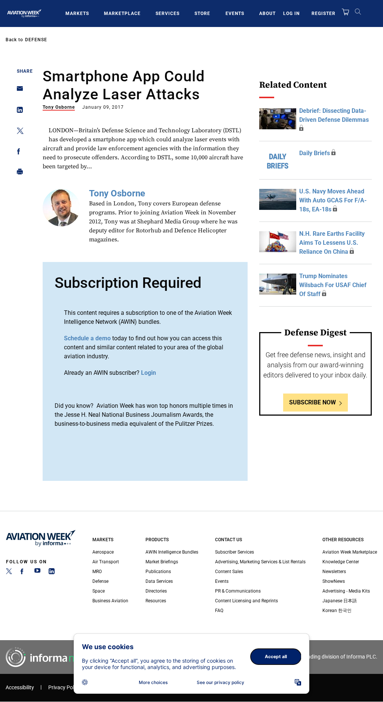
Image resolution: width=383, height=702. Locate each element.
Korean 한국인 (337, 610)
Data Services (159, 581)
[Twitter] (9, 572)
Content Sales (229, 571)
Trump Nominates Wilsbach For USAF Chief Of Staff (333, 285)
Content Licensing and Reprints (246, 600)
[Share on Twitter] (18, 132)
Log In (291, 13)
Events (235, 13)
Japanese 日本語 (339, 600)
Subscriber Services (234, 552)
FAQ (219, 610)
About (267, 13)
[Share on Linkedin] (18, 111)
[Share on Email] (18, 91)
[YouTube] (37, 572)
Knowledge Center (340, 561)
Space (98, 591)
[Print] (18, 173)
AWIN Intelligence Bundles (171, 552)
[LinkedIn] (52, 572)
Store (202, 13)
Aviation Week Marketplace (349, 552)
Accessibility (20, 687)
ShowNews (333, 581)
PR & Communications (238, 591)
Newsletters (334, 571)
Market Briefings (161, 561)
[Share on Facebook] (18, 152)
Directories (156, 591)
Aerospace (103, 552)
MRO (97, 571)
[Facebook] (23, 572)
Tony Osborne (59, 107)
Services (168, 13)
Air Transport (105, 561)
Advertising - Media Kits (346, 591)
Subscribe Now (312, 402)
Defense (36, 39)
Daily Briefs (314, 153)
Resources (155, 600)
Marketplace (122, 13)
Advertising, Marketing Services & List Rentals (260, 561)
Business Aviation (110, 600)
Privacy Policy (64, 687)
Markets (77, 13)
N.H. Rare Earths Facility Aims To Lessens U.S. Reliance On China (332, 242)
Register (323, 13)
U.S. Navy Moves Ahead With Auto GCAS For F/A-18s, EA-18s (333, 200)
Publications (158, 571)
